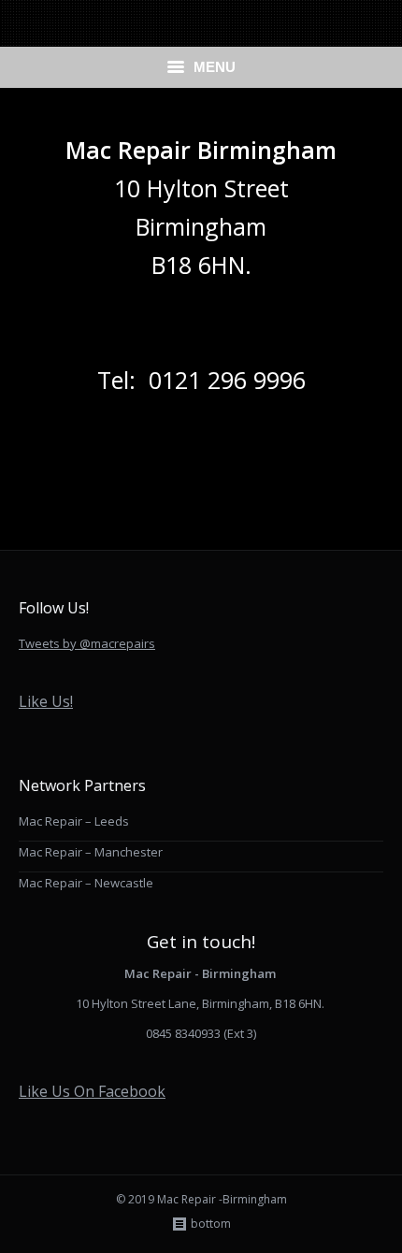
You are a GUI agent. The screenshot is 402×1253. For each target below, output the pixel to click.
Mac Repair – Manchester (91, 851)
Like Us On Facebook (92, 1091)
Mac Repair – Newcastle (86, 882)
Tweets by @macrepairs (87, 643)
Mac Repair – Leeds (74, 821)
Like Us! (46, 701)
